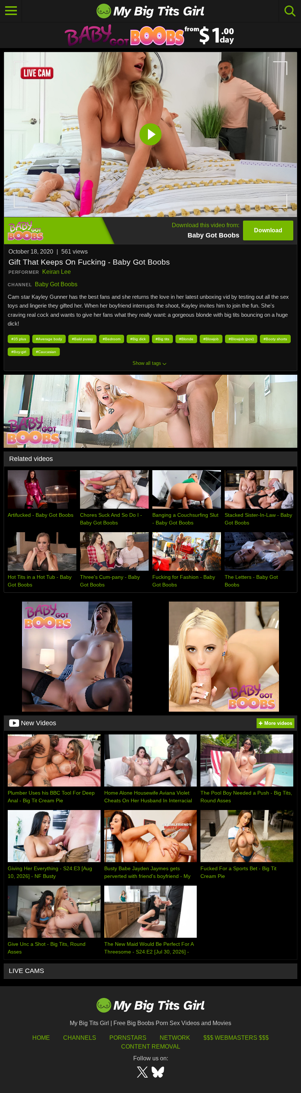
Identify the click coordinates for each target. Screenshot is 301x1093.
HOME (41, 1038)
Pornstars (127, 1038)
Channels (79, 1038)
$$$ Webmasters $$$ (236, 1038)
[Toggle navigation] (11, 11)
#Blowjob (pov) (241, 339)
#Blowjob (211, 339)
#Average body (49, 339)
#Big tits (162, 339)
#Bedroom (111, 339)
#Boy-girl (18, 352)
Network (175, 1038)
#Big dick (138, 339)
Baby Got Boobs (56, 284)
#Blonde (186, 339)
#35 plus (18, 339)
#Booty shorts (275, 339)
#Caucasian (46, 352)
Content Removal (150, 1046)
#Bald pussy (82, 339)
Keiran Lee (56, 272)
